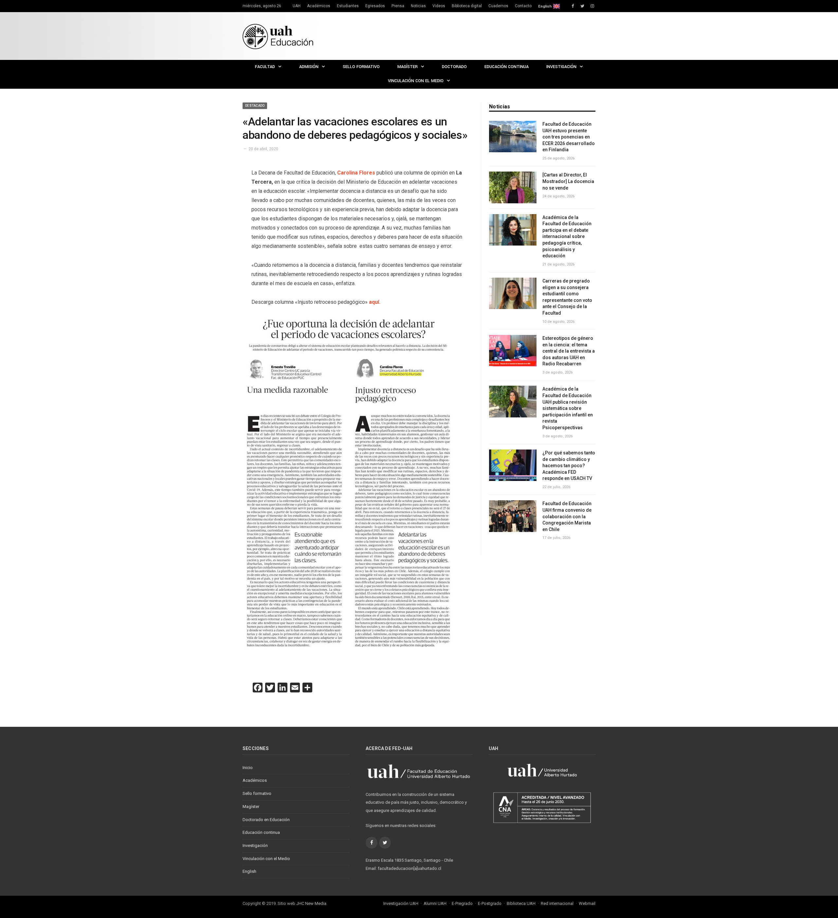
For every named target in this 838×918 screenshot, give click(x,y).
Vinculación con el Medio (416, 81)
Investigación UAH (400, 903)
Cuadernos (498, 6)
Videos (438, 6)
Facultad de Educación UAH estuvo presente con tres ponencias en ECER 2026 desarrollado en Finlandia (568, 136)
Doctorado (454, 67)
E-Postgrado (489, 903)
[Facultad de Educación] (278, 36)
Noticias (418, 6)
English (545, 6)
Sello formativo (361, 67)
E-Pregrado (462, 903)
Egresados (375, 6)
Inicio (248, 767)
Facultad (265, 67)
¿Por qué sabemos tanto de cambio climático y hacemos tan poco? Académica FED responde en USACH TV (568, 465)
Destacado (254, 105)
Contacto (523, 6)
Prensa (398, 6)
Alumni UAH (435, 903)
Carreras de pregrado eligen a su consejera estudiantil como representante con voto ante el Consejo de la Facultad (567, 297)
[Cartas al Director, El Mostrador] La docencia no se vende (568, 181)
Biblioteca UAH (521, 903)
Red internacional (557, 903)
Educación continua (506, 67)
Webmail (587, 903)
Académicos (318, 6)
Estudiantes (348, 6)
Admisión (309, 67)
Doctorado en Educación (266, 819)
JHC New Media (311, 903)
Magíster (407, 67)
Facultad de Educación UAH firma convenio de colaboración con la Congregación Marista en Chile (567, 516)
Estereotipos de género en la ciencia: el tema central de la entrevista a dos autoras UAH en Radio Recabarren (568, 351)
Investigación (561, 67)
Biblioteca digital (467, 6)
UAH (297, 6)
